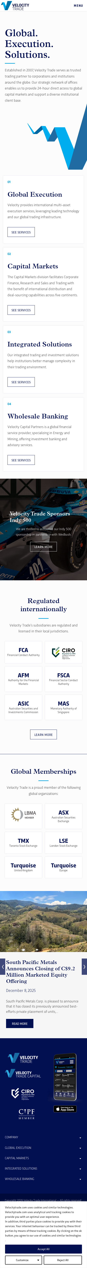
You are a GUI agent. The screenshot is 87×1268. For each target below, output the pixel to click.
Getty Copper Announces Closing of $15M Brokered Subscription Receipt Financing (38, 972)
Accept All (44, 1249)
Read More (20, 1023)
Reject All (63, 1260)
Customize (22, 1260)
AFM (23, 675)
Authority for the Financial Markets (23, 681)
